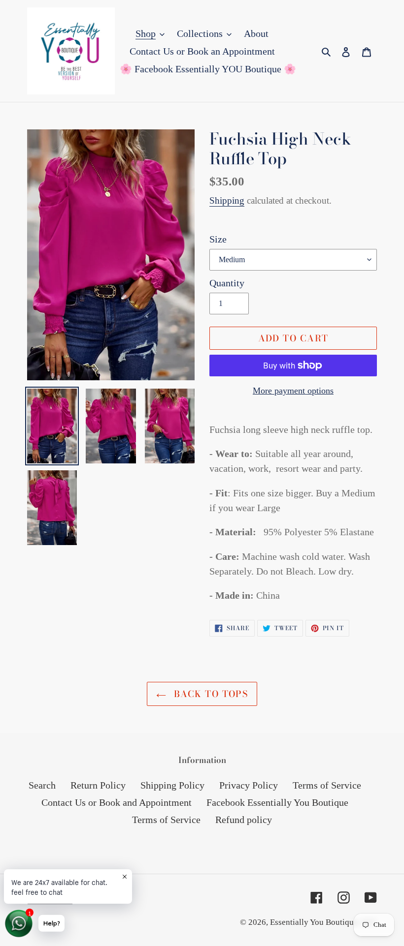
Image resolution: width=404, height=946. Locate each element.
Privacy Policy (248, 785)
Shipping (226, 200)
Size (218, 239)
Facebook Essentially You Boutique (277, 802)
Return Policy (98, 785)
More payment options (293, 391)
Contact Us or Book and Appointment (116, 802)
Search (42, 785)
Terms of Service (327, 785)
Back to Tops (209, 694)
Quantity (226, 282)
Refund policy (243, 819)
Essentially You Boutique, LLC (323, 922)
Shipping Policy (172, 785)
